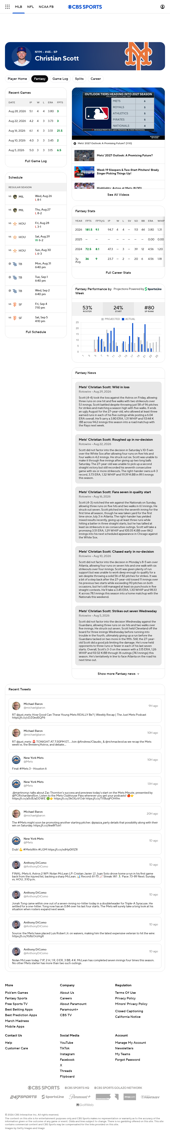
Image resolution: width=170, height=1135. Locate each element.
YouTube (66, 1043)
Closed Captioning (129, 1011)
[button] (7, 6)
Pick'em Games (16, 993)
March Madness (17, 1021)
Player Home (17, 79)
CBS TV (66, 1015)
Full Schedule (36, 332)
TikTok (64, 1048)
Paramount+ (69, 1009)
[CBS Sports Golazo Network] (118, 1087)
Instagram (67, 1054)
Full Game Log (36, 161)
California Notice (128, 1017)
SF (20, 305)
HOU (22, 224)
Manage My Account (130, 1043)
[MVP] (130, 1095)
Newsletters (124, 1048)
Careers (66, 998)
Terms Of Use (125, 993)
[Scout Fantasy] (150, 1097)
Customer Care (16, 1048)
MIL (21, 197)
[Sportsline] (53, 1096)
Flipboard (67, 1076)
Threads (66, 1071)
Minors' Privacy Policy (131, 1004)
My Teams (122, 1054)
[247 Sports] (23, 1096)
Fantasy (39, 79)
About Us (67, 993)
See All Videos (118, 195)
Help (8, 1043)
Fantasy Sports (16, 998)
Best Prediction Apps (21, 1015)
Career (96, 79)
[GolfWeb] (85, 1105)
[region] (118, 114)
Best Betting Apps (19, 1009)
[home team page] (15, 197)
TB (20, 264)
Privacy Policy (125, 998)
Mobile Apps (14, 1026)
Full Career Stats (118, 273)
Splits (79, 79)
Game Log (60, 79)
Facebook (67, 1060)
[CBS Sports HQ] (77, 1087)
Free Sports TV (16, 1004)
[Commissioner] (107, 1095)
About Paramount (73, 1004)
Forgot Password (127, 1060)
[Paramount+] (80, 1096)
